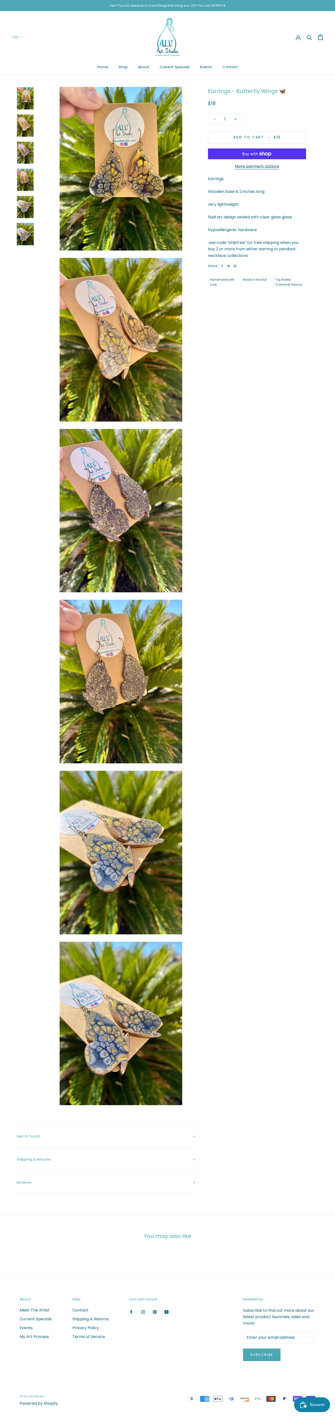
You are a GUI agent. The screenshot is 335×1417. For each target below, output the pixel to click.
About (143, 66)
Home (102, 66)
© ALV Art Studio (32, 1396)
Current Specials (175, 66)
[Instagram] (143, 1312)
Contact (230, 66)
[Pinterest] (234, 266)
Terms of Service (88, 1336)
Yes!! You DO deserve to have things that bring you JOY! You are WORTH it (167, 5)
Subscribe (261, 1354)
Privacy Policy (85, 1328)
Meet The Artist (35, 1310)
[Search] (309, 37)
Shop (123, 66)
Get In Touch (28, 1136)
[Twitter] (228, 266)
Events (206, 66)
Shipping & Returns (34, 1159)
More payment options (257, 166)
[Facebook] (222, 266)
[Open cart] (320, 37)
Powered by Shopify (39, 1403)
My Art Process (34, 1336)
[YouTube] (166, 1312)
